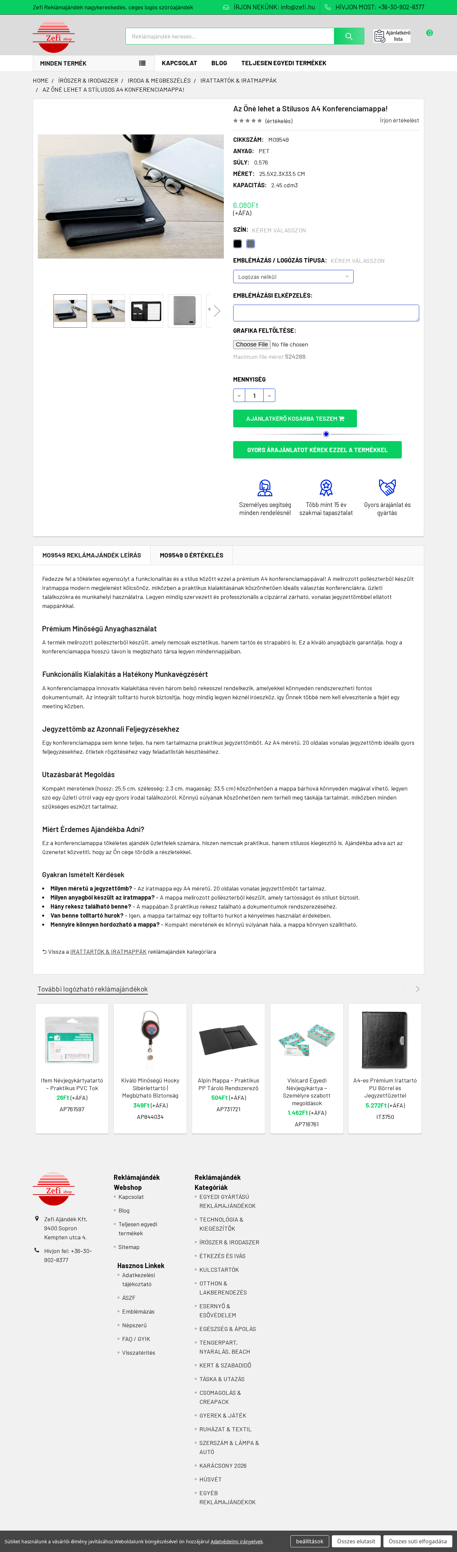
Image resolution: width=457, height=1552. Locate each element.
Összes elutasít (356, 1541)
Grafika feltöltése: (264, 330)
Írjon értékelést (399, 120)
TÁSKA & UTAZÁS (222, 1378)
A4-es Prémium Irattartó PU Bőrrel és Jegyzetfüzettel (385, 1087)
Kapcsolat (179, 63)
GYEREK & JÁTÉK (222, 1415)
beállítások (310, 1541)
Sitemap (129, 1246)
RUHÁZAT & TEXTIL (225, 1429)
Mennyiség (249, 379)
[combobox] (244, 36)
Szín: (269, 230)
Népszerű (134, 1325)
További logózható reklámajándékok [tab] (92, 989)
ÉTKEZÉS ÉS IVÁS (222, 1255)
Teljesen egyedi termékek (284, 63)
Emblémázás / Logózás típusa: (309, 260)
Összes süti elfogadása (418, 1541)
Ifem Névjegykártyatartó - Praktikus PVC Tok (72, 1084)
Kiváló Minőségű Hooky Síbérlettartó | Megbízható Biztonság (150, 1087)
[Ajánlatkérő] (398, 36)
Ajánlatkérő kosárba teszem (292, 418)
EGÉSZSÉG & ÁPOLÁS (227, 1328)
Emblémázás (138, 1311)
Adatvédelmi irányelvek (237, 1541)
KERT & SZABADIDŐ (225, 1365)
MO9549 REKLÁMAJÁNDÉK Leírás (91, 555)
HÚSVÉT (210, 1479)
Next (217, 311)
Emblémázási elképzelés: (272, 295)
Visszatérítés (138, 1352)
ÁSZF (128, 1297)
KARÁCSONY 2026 (223, 1465)
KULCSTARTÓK (219, 1269)
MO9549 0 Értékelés (191, 555)
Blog (219, 63)
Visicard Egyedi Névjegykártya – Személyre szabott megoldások (307, 1091)
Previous (44, 311)
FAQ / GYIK (136, 1338)
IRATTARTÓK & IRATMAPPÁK (108, 951)
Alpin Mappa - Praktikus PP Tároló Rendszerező (228, 1084)
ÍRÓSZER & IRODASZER (229, 1242)
